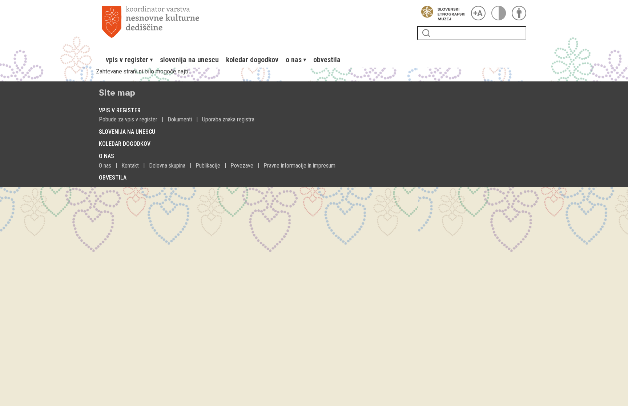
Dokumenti (180, 119)
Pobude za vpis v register (128, 119)
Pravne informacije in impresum (299, 165)
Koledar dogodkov (252, 59)
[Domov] (256, 22)
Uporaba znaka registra (228, 119)
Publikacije (208, 165)
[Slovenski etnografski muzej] (441, 13)
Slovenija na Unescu (189, 59)
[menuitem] (129, 60)
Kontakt (130, 165)
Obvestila (327, 59)
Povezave (241, 165)
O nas (105, 165)
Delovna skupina (167, 165)
